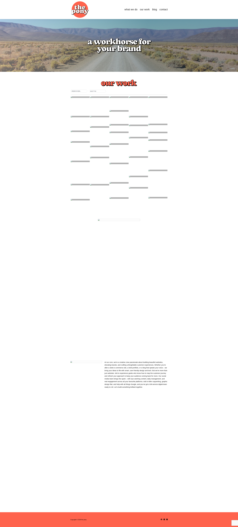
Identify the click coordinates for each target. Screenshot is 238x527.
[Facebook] (161, 519)
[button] (79, 91)
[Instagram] (167, 519)
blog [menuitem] (154, 9)
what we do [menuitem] (130, 9)
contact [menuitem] (163, 9)
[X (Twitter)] (164, 519)
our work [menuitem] (145, 9)
